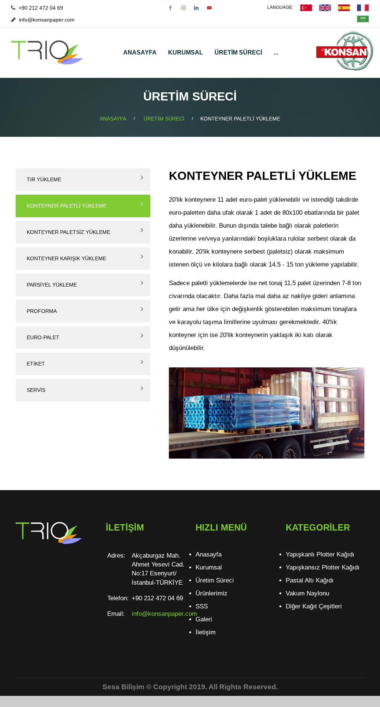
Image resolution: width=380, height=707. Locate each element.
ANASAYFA (140, 52)
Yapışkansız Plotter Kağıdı (323, 567)
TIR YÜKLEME (44, 179)
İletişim (206, 632)
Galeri (204, 619)
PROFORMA (42, 311)
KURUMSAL (185, 52)
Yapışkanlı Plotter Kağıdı (320, 554)
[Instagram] (183, 8)
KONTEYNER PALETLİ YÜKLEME (67, 206)
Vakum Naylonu (307, 593)
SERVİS (36, 390)
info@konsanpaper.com (47, 20)
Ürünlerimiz (211, 593)
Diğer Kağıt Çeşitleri (314, 606)
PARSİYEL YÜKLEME (52, 285)
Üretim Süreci (215, 580)
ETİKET (36, 364)
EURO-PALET (43, 337)
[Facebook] (170, 8)
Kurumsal (209, 567)
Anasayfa (209, 554)
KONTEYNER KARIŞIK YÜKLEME (66, 258)
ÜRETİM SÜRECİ (238, 52)
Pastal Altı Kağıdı (310, 580)
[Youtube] (209, 8)
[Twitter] (196, 8)
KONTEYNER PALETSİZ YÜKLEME (68, 232)
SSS (202, 606)
